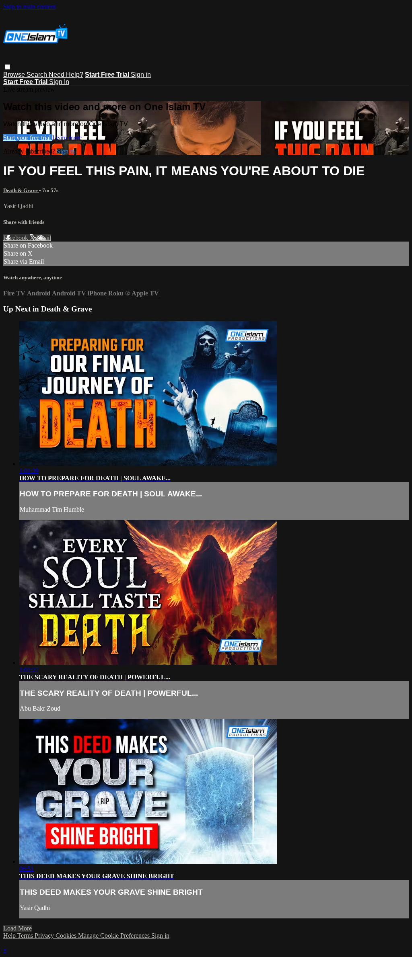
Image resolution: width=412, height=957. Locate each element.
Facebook (16, 237)
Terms (26, 935)
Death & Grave (21, 190)
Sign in (141, 74)
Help (10, 935)
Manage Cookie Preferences (114, 935)
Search (38, 74)
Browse (15, 74)
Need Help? (66, 74)
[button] (7, 67)
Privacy (45, 935)
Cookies (67, 935)
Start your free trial (27, 137)
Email (43, 237)
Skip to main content (29, 6)
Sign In (59, 81)
